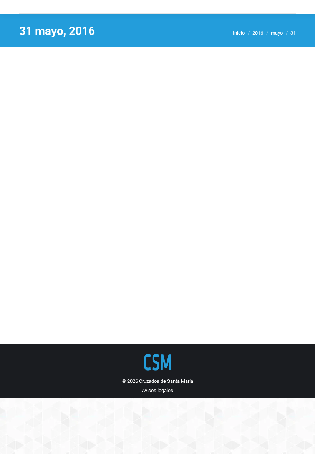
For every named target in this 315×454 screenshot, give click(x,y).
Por (195, 291)
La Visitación (51, 276)
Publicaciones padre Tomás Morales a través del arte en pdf (94, 291)
